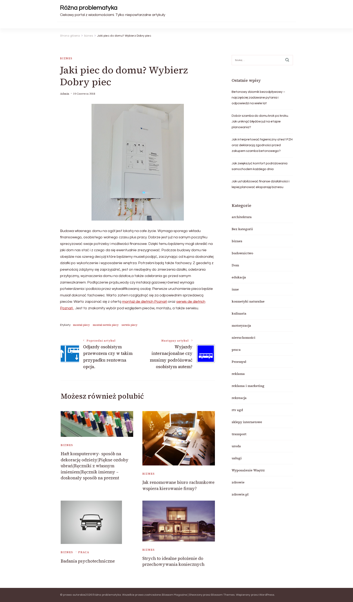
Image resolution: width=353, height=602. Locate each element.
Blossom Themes (223, 594)
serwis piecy (129, 325)
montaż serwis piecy (106, 325)
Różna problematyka (88, 7)
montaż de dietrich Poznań (144, 302)
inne (235, 289)
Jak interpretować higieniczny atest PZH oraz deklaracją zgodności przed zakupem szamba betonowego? (262, 145)
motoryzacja (241, 325)
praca (83, 552)
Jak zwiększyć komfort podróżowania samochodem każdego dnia (259, 166)
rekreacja (239, 398)
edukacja (239, 277)
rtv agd (237, 410)
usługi (237, 458)
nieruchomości (243, 337)
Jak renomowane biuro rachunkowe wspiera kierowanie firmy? (178, 485)
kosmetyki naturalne (248, 301)
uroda (236, 446)
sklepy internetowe (247, 422)
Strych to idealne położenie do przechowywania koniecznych (173, 561)
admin (64, 94)
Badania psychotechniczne (88, 561)
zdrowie (238, 482)
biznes (66, 58)
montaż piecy (81, 325)
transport (239, 434)
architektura (242, 217)
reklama (238, 373)
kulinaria (239, 313)
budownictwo (242, 253)
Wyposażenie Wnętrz (248, 470)
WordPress (266, 594)
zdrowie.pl (240, 494)
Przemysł (239, 361)
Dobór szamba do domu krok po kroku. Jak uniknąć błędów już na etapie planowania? (260, 121)
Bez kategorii (242, 229)
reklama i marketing (248, 385)
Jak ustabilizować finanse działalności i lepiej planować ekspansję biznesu (260, 184)
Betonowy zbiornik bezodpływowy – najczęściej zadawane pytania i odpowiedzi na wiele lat (258, 97)
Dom (235, 265)
